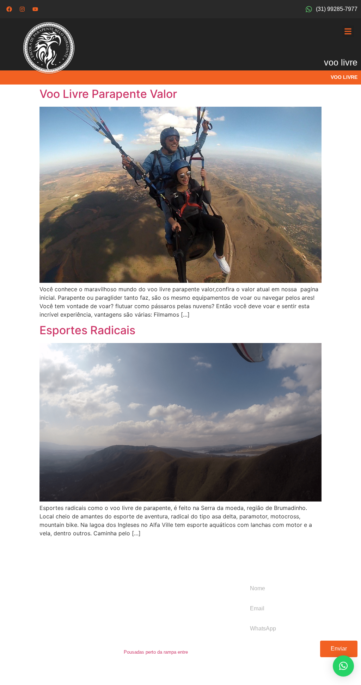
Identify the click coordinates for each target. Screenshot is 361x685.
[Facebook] (9, 9)
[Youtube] (35, 9)
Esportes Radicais (87, 330)
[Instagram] (22, 9)
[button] (348, 31)
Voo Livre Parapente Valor (108, 94)
